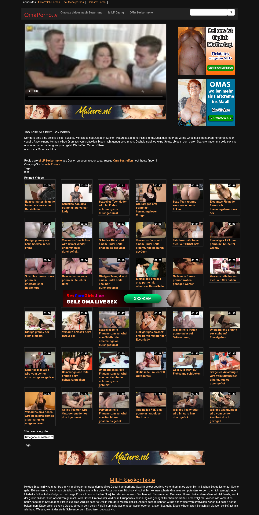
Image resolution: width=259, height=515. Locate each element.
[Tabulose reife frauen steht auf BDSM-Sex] (188, 228)
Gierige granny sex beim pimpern (37, 334)
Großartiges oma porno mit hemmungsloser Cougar (147, 209)
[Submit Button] (231, 12)
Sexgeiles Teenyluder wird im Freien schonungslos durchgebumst (113, 207)
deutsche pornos (74, 2)
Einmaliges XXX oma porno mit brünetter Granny (223, 244)
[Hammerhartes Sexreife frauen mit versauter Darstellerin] (40, 190)
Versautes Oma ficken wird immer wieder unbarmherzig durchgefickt (76, 245)
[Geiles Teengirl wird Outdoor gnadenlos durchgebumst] (77, 398)
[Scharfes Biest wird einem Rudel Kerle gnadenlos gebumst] (114, 228)
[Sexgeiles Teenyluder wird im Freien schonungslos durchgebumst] (114, 190)
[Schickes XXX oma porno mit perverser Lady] (77, 191)
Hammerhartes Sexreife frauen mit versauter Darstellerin (40, 205)
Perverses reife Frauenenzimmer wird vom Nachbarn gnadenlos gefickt (113, 415)
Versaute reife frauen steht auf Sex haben (223, 278)
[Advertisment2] (206, 102)
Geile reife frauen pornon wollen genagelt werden (184, 280)
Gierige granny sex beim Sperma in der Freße (37, 244)
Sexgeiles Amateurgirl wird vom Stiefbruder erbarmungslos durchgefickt (224, 377)
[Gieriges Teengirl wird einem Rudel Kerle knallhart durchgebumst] (114, 264)
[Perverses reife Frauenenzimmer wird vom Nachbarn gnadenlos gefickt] (114, 398)
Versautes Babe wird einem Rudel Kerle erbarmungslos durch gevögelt (150, 245)
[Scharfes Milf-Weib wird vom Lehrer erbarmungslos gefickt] (40, 358)
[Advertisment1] (206, 51)
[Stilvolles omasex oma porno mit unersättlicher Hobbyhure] (40, 264)
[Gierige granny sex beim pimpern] (40, 319)
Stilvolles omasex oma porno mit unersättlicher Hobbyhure (39, 281)
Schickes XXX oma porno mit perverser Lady (74, 207)
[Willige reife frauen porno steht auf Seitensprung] (188, 318)
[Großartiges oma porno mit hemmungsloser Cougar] (151, 191)
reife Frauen (52, 164)
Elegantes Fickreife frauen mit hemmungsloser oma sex (223, 207)
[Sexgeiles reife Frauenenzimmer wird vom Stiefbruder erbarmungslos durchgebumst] (114, 318)
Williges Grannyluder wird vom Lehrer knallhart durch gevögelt (223, 415)
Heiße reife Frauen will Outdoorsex (150, 374)
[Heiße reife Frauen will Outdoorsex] (151, 359)
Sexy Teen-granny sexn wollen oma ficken (184, 205)
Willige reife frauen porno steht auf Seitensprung (185, 333)
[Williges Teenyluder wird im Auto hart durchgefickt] (188, 398)
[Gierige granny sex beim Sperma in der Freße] (40, 228)
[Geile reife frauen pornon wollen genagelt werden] (188, 264)
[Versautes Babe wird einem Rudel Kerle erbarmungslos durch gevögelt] (151, 228)
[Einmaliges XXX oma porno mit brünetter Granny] (225, 228)
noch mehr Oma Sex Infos (40, 149)
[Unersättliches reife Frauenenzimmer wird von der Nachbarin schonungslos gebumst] (114, 358)
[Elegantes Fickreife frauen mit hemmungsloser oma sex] (225, 190)
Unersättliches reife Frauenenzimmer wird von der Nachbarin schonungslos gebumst (113, 377)
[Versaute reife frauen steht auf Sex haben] (225, 264)
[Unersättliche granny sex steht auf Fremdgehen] (225, 318)
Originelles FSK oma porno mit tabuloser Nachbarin (149, 413)
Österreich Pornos (49, 2)
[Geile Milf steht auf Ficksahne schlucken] (188, 358)
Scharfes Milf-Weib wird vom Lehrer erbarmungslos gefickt (39, 373)
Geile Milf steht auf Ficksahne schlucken (187, 371)
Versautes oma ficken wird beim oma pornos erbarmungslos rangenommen (39, 417)
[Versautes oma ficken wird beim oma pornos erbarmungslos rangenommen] (40, 399)
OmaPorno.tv (41, 14)
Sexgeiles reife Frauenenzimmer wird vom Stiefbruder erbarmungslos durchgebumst (113, 337)
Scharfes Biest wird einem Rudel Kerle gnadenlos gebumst (112, 244)
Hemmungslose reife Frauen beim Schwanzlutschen (75, 375)
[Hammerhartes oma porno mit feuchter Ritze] (77, 264)
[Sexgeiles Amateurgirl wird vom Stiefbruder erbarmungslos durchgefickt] (225, 359)
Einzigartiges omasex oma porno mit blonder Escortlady (151, 335)
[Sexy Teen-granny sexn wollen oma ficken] (188, 190)
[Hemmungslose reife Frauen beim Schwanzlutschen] (77, 359)
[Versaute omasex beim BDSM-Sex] (77, 319)
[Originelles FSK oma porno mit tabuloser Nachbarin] (151, 398)
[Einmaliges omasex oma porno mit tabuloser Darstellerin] (151, 266)
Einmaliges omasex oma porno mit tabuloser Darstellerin (150, 282)
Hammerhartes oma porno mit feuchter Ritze (74, 280)
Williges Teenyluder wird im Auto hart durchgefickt (185, 413)
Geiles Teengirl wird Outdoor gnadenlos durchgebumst (75, 413)
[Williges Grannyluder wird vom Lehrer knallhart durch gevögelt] (225, 398)
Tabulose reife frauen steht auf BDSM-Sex (186, 242)
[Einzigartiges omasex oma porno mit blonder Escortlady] (151, 319)
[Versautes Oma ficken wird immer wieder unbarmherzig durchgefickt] (77, 228)
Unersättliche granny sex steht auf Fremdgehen (223, 333)
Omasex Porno (97, 2)
